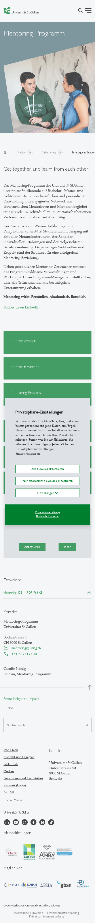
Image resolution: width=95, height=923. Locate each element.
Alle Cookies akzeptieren (47, 468)
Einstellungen (46, 493)
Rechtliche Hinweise (47, 516)
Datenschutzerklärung (47, 512)
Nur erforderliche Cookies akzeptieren (48, 481)
